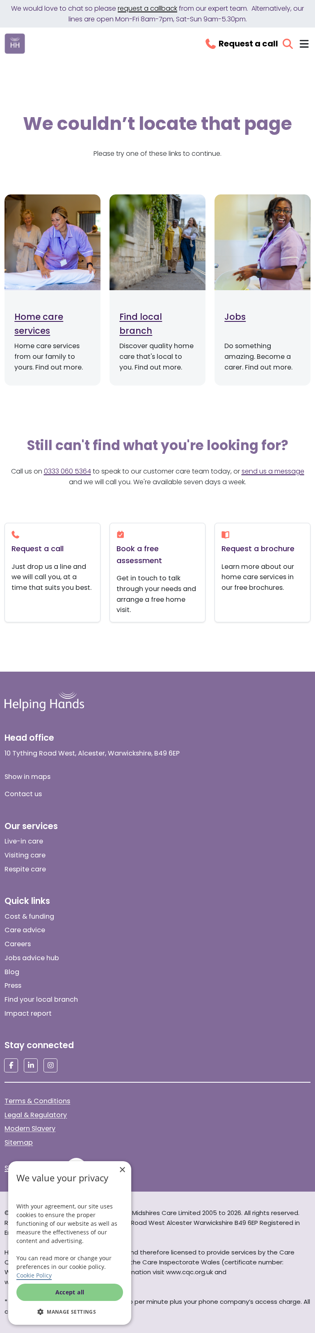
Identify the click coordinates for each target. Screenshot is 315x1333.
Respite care (25, 869)
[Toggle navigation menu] (304, 43)
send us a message (273, 471)
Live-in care (24, 841)
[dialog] (69, 1243)
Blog (12, 972)
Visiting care (25, 855)
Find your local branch (41, 999)
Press (13, 985)
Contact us (23, 794)
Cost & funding (29, 916)
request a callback (147, 8)
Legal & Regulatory (36, 1115)
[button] (69, 1312)
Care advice (25, 930)
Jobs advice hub (32, 958)
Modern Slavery (30, 1128)
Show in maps (27, 776)
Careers (18, 944)
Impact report (28, 1013)
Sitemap (19, 1142)
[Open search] (287, 43)
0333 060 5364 (67, 471)
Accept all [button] (69, 1292)
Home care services (38, 323)
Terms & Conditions (37, 1101)
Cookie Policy (34, 1275)
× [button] (122, 1170)
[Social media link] (11, 1065)
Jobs (235, 317)
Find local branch (140, 323)
